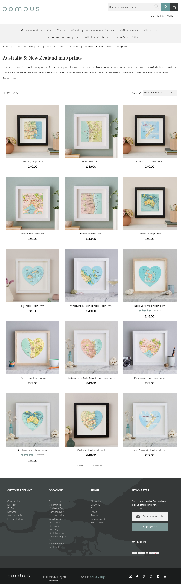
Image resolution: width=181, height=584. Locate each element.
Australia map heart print (33, 450)
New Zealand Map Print (150, 161)
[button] (163, 16)
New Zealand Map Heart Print (150, 450)
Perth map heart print (33, 378)
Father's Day (56, 512)
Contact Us (14, 501)
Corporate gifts (58, 536)
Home (6, 46)
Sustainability (98, 519)
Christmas (55, 501)
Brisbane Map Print (91, 233)
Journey (95, 505)
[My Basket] (174, 7)
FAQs (10, 508)
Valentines (55, 505)
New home (55, 522)
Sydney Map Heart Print (91, 450)
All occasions (56, 543)
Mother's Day (56, 508)
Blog (92, 508)
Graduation (55, 519)
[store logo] (21, 7)
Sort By (136, 92)
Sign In (167, 10)
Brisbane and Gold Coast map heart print (91, 378)
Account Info (14, 515)
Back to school (57, 533)
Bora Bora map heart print (149, 306)
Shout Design (98, 577)
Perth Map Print (91, 161)
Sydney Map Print (33, 161)
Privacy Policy (15, 519)
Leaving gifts (56, 529)
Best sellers (55, 547)
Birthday (54, 526)
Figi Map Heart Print (33, 306)
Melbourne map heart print (150, 378)
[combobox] (134, 7)
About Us (95, 501)
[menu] (90, 34)
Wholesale (96, 522)
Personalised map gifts (28, 46)
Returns (11, 512)
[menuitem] (37, 30)
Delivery (11, 505)
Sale (51, 540)
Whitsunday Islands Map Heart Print (91, 306)
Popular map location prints (63, 46)
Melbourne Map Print (33, 233)
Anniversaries (57, 515)
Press (93, 512)
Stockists (95, 515)
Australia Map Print (150, 233)
